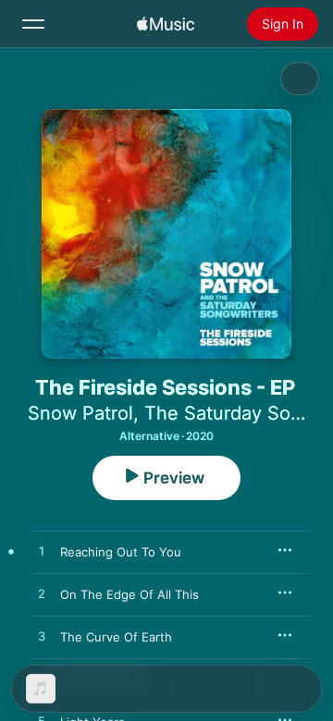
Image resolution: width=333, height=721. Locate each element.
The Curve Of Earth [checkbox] (116, 636)
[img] (165, 24)
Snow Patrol (80, 413)
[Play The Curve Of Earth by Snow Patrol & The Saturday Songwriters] (41, 637)
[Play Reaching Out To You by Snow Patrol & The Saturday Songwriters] (41, 552)
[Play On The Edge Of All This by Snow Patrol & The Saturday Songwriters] (41, 594)
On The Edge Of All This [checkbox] (129, 594)
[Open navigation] (33, 24)
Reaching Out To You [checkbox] (120, 551)
